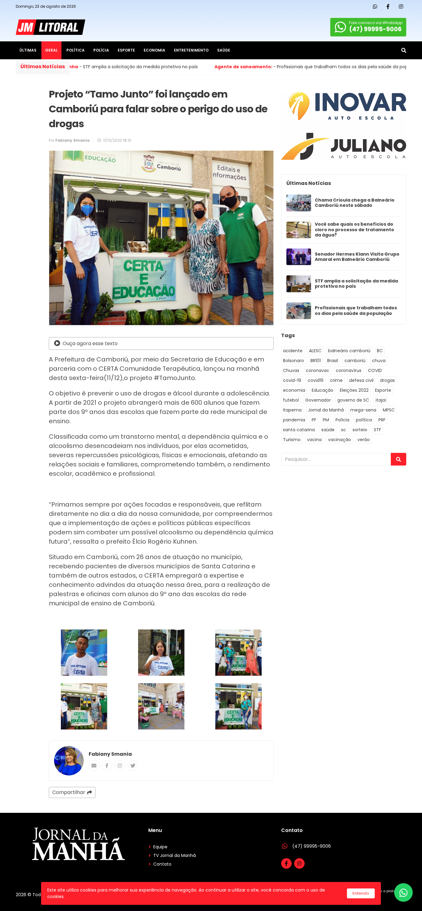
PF (314, 420)
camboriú (354, 360)
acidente (292, 351)
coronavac (317, 370)
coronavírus (348, 370)
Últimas (27, 50)
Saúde (223, 50)
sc (343, 430)
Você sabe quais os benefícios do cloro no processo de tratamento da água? (354, 230)
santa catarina (299, 430)
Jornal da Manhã (326, 410)
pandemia (294, 420)
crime (336, 380)
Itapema (292, 410)
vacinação (339, 440)
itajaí (381, 400)
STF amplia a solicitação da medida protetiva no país (356, 283)
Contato (162, 864)
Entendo (360, 893)
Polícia (101, 50)
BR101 (315, 360)
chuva (379, 360)
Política (75, 50)
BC (380, 351)
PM (326, 420)
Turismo (292, 440)
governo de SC (353, 400)
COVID (375, 370)
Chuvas (291, 370)
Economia (154, 50)
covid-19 (292, 380)
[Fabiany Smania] (69, 760)
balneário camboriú (349, 351)
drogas (387, 380)
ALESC (315, 351)
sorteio (359, 430)
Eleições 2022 (354, 390)
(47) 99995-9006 (311, 846)
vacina (314, 440)
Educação (322, 390)
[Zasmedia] (390, 898)
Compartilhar (68, 792)
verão (363, 440)
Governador (318, 400)
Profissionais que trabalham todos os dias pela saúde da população (356, 310)
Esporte (126, 50)
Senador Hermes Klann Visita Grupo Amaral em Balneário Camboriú (357, 257)
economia (294, 390)
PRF (382, 420)
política (364, 420)
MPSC (389, 410)
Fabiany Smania (110, 754)
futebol (291, 400)
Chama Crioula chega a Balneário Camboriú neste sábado (355, 203)
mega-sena (363, 410)
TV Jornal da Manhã (174, 855)
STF (377, 430)
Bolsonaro (293, 360)
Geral (51, 50)
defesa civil (361, 380)
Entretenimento (191, 50)
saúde (328, 430)
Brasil (332, 360)
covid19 (315, 380)
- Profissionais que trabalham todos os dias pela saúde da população (249, 67)
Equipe (160, 847)
